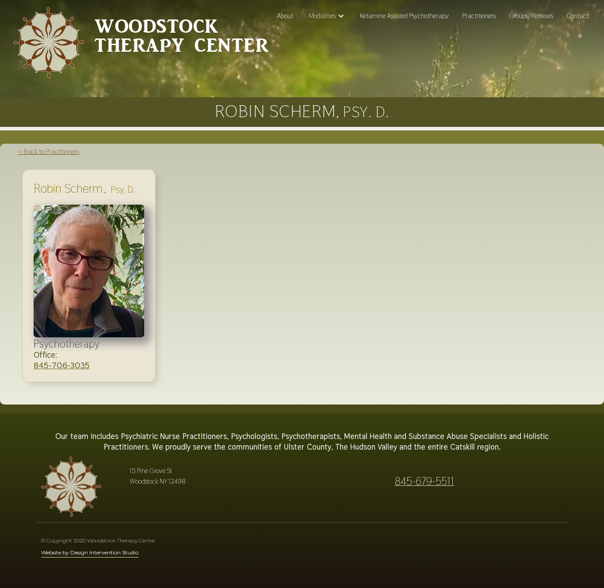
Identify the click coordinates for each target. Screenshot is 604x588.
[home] (48, 46)
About (285, 15)
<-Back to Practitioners (48, 151)
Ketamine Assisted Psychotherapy (404, 15)
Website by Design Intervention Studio (89, 552)
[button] (326, 16)
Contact (577, 15)
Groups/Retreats (531, 15)
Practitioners (479, 15)
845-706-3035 (62, 365)
